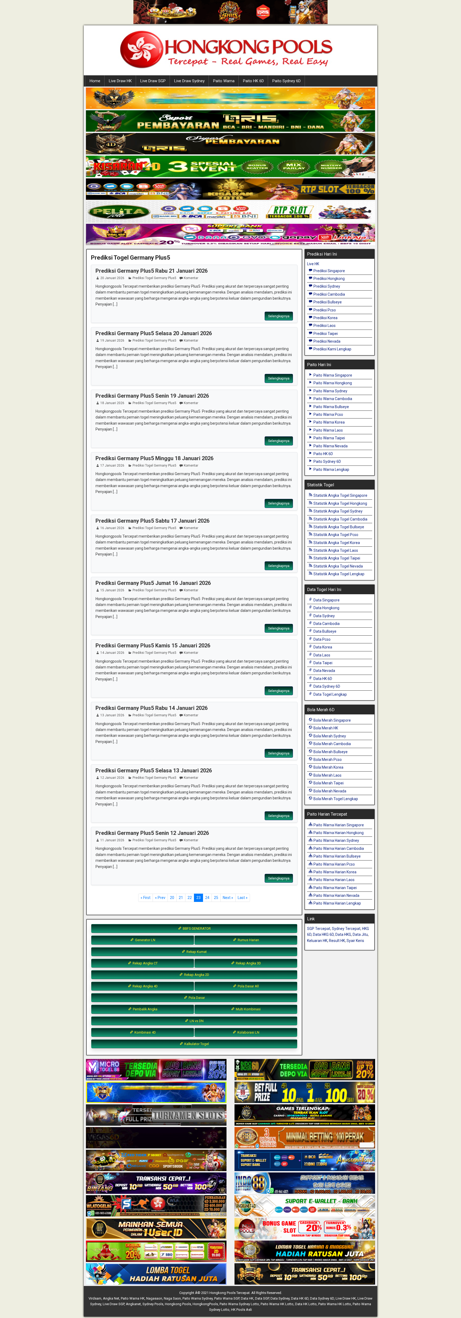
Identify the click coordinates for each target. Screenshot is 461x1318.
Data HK (247, 1298)
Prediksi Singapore (329, 271)
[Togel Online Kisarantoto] (230, 189)
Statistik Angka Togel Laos (335, 550)
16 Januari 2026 (112, 528)
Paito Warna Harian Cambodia (338, 848)
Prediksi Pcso (324, 310)
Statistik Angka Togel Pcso (335, 535)
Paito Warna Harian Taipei (335, 888)
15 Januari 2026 (112, 590)
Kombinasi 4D (145, 1032)
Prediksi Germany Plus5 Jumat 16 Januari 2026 (153, 583)
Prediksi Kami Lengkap (332, 349)
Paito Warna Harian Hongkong (338, 833)
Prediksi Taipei (325, 333)
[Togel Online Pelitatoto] (230, 212)
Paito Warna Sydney (330, 391)
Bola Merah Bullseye (330, 752)
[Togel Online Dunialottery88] (305, 1138)
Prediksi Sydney (326, 286)
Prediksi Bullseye (327, 302)
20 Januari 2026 (112, 278)
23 (198, 897)
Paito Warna (224, 81)
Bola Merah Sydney (329, 736)
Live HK (313, 264)
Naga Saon (172, 1298)
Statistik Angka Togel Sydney (338, 511)
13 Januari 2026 (112, 715)
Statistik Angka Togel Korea (336, 543)
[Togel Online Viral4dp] (230, 235)
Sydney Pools (152, 1304)
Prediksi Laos (324, 325)
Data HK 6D (322, 678)
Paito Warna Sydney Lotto (239, 1304)
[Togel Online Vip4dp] (305, 1115)
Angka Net (111, 1298)
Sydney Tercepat (346, 928)
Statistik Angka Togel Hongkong (340, 503)
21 (181, 897)
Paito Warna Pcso (328, 414)
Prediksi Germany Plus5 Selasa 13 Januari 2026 (154, 770)
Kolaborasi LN (248, 1032)
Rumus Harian (248, 940)
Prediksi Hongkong (329, 278)
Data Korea (322, 647)
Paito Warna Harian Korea (334, 872)
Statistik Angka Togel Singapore (340, 495)
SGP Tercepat (318, 928)
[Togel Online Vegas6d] (156, 1138)
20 (172, 897)
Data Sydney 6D (326, 686)
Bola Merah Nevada (329, 791)
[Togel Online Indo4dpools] (156, 1274)
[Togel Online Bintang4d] (156, 1183)
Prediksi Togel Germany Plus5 (130, 257)
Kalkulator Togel (196, 1044)
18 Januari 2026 (112, 403)
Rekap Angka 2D (196, 975)
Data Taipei (322, 663)
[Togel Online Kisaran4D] (230, 167)
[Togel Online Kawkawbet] (156, 1115)
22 (190, 897)
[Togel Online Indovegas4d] (305, 1274)
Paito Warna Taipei (329, 438)
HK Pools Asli (241, 1310)
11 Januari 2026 (112, 840)
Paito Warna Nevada (330, 446)
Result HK (337, 940)
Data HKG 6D (323, 934)
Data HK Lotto (306, 1304)
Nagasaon (154, 1298)
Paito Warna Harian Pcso (334, 864)
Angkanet (133, 1304)
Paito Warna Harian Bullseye (337, 856)
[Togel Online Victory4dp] (156, 1092)
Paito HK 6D (253, 81)
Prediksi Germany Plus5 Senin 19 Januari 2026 (152, 396)
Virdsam (95, 1298)
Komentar (191, 278)
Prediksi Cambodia (329, 294)
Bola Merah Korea (328, 767)
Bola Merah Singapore (332, 720)
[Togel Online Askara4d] (156, 1161)
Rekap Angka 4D (145, 986)
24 (207, 897)
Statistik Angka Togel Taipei (336, 558)
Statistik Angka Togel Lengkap (338, 574)
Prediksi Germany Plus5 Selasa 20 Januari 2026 (154, 333)
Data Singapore (326, 600)
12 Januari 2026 (112, 778)
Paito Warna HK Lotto (277, 1304)
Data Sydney (324, 616)
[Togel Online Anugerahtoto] (305, 1161)
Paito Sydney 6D (286, 81)
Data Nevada (324, 670)
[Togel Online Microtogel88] (156, 1070)
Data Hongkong (326, 608)
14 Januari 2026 (112, 653)
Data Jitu (360, 934)
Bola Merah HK (325, 728)
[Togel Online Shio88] (305, 1251)
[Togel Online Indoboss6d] (305, 1070)
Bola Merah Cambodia (332, 744)
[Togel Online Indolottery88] (305, 1183)
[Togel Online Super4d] (230, 144)
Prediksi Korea (325, 318)
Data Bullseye (324, 631)
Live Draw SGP (153, 81)
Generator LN (144, 940)
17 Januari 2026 (112, 465)
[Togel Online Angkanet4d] (305, 1206)
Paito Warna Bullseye (331, 407)
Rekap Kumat (196, 952)
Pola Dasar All (248, 986)
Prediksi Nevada (326, 341)
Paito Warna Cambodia (332, 399)
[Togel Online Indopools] (305, 1229)
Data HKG (343, 934)
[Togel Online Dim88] (230, 121)
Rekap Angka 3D (248, 963)
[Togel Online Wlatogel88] (156, 1206)
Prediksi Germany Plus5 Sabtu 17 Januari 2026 (152, 521)
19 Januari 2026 (112, 340)
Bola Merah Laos (327, 775)
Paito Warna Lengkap (331, 469)
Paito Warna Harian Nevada (336, 895)
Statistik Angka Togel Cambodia (340, 519)
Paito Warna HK (133, 1298)
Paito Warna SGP (226, 1298)
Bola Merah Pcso (327, 759)
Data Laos (321, 655)
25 (216, 897)
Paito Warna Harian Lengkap (337, 903)
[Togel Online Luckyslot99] (305, 1092)
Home (95, 81)
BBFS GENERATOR (196, 928)
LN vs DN (196, 1021)
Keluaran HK (317, 940)
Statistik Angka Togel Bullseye (338, 527)
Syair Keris (355, 940)
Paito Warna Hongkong (332, 383)
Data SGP (262, 1298)
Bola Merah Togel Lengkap (335, 799)
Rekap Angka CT (145, 963)
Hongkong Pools (178, 1304)
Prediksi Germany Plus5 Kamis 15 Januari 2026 (153, 645)
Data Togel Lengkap (330, 694)
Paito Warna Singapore (332, 375)
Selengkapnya (278, 316)
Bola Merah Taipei (328, 783)
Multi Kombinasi (248, 1009)
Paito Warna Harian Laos (334, 880)
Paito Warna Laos (328, 430)
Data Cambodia (326, 623)
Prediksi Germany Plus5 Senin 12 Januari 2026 (152, 833)
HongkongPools (205, 1304)
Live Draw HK (120, 81)
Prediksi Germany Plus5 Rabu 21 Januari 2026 (152, 271)
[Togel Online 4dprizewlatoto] (156, 1229)
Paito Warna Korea (329, 422)
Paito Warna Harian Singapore (338, 825)
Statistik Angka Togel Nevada (338, 566)
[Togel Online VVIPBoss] (230, 98)
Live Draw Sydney (189, 81)
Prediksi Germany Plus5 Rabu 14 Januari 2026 (152, 708)
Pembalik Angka (144, 1009)
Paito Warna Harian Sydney (336, 840)
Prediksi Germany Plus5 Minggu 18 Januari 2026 (154, 458)
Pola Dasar (196, 998)
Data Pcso (322, 639)
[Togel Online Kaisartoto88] (156, 1251)
